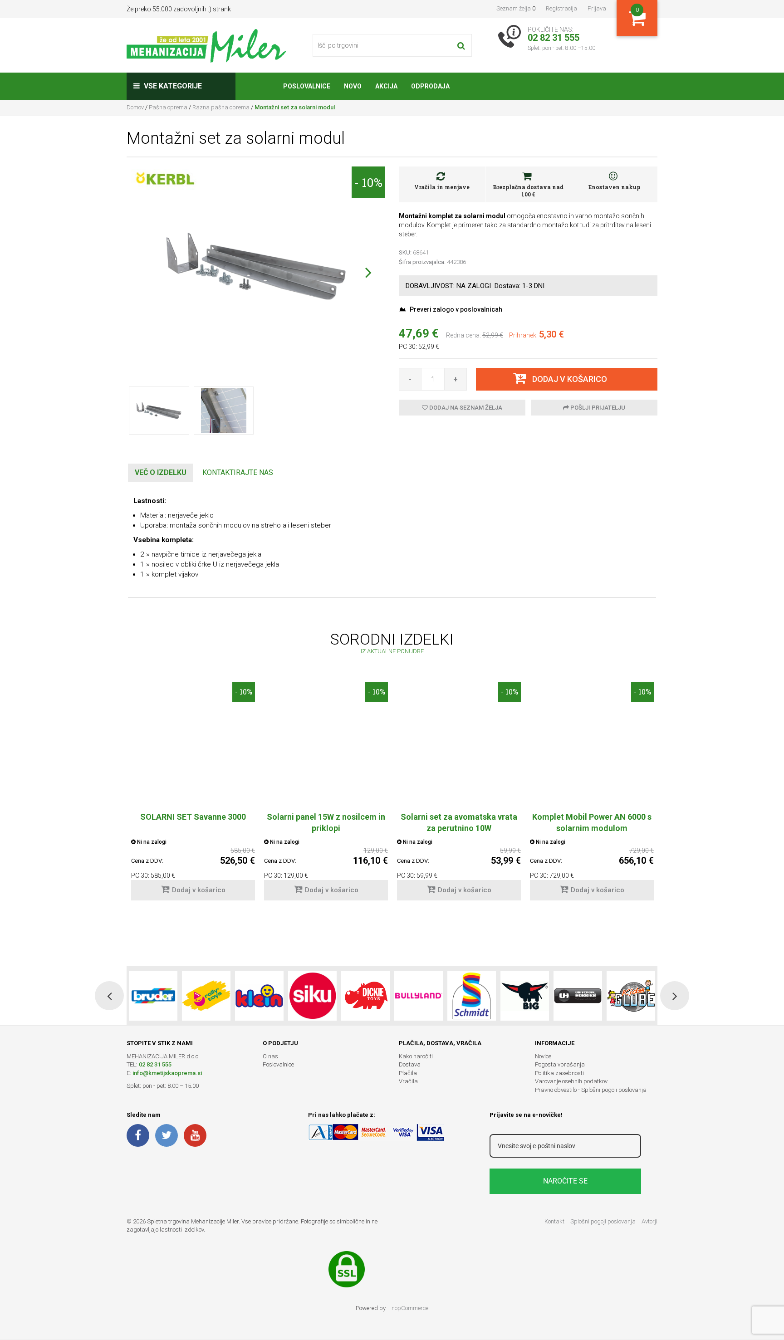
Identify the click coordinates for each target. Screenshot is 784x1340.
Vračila (408, 1081)
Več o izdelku (160, 472)
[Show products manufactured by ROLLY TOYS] (206, 996)
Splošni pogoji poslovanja (603, 1221)
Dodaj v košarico (198, 890)
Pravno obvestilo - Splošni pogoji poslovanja (591, 1089)
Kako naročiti (416, 1056)
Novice (543, 1056)
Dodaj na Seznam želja (465, 407)
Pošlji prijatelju (597, 407)
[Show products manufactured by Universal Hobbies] (578, 996)
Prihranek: (523, 335)
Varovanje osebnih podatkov (571, 1081)
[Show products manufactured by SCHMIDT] (471, 996)
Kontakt (554, 1221)
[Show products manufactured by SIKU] (312, 996)
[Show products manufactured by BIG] (524, 996)
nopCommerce (410, 1308)
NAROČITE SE (565, 1181)
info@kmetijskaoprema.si (167, 1073)
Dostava (410, 1064)
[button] (368, 272)
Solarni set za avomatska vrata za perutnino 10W (459, 822)
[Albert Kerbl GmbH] (165, 178)
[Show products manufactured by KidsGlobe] (631, 996)
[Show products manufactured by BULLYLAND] (418, 996)
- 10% (368, 182)
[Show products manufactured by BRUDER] (153, 996)
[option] (193, 796)
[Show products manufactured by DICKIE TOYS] (365, 996)
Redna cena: (463, 335)
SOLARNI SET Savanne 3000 (193, 817)
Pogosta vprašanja (560, 1064)
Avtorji (649, 1221)
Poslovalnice (278, 1064)
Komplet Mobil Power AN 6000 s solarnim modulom (592, 822)
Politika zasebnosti (559, 1073)
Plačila (408, 1073)
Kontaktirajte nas (237, 472)
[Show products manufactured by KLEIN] (259, 996)
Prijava (597, 8)
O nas (270, 1056)
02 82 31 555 (155, 1064)
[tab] (160, 473)
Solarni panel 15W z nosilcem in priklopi (326, 822)
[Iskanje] (461, 45)
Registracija (561, 8)
